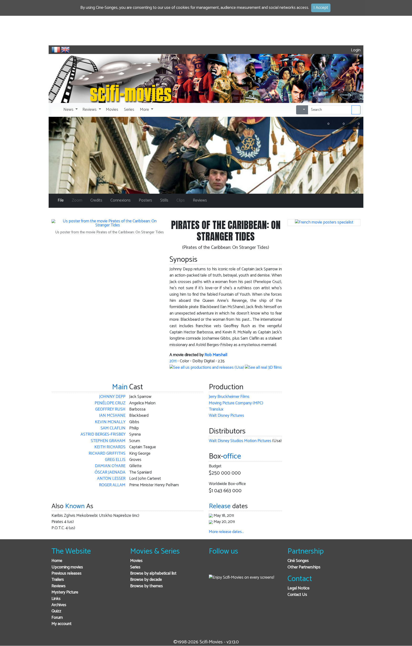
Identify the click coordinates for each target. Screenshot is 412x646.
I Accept (321, 7)
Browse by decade (146, 579)
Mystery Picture (65, 592)
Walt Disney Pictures (226, 415)
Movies (136, 560)
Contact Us (297, 594)
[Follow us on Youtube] (237, 567)
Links (56, 598)
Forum (57, 617)
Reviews (59, 586)
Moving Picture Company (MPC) (236, 403)
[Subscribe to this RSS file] (249, 567)
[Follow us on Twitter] (225, 567)
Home (57, 560)
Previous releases (67, 573)
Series (135, 567)
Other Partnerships (304, 567)
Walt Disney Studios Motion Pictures (240, 441)
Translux (216, 409)
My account (62, 623)
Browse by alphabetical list (153, 573)
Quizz (56, 611)
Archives (59, 605)
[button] (70, 110)
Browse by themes (146, 586)
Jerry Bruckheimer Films (229, 396)
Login (355, 50)
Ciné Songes (298, 560)
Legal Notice (298, 588)
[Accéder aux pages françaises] (56, 49)
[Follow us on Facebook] (214, 567)
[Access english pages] (65, 49)
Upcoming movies (67, 567)
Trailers (58, 579)
